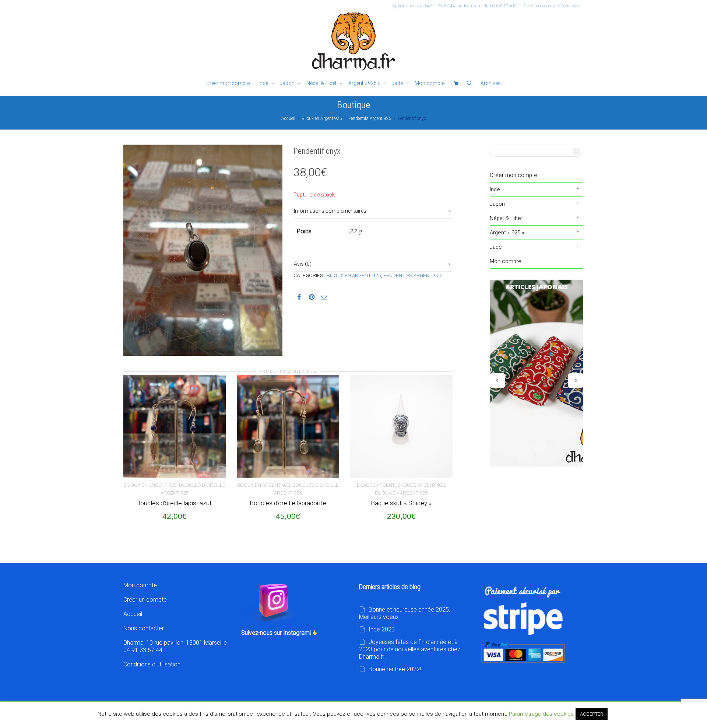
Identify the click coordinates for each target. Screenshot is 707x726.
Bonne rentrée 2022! (395, 669)
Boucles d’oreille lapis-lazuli (174, 503)
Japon (288, 83)
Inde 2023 (382, 629)
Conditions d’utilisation (151, 664)
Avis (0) (303, 264)
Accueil (288, 118)
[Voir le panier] (455, 83)
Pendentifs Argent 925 (369, 118)
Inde (263, 83)
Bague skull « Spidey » (401, 503)
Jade (398, 83)
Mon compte (429, 83)
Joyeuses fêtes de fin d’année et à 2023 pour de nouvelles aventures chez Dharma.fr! (409, 649)
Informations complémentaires (330, 211)
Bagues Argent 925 (421, 485)
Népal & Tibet (322, 83)
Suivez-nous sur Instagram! (276, 632)
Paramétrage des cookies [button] (541, 714)
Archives (491, 83)
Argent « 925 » (364, 83)
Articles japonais (536, 373)
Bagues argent (376, 485)
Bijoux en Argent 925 (322, 118)
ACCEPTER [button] (591, 714)
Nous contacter (143, 628)
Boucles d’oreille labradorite (288, 503)
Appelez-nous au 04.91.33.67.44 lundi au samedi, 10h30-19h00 (454, 5)
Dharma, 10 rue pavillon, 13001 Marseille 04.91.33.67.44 (175, 646)
